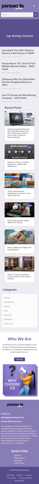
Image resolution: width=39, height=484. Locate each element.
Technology (8, 319)
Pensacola (7, 315)
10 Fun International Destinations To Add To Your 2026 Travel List (19, 193)
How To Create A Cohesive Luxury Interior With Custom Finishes (19, 276)
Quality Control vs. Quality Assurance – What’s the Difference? (18, 164)
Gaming (6, 306)
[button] (34, 5)
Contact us (28, 475)
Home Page (10, 475)
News (6, 311)
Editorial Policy (19, 481)
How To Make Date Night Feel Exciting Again (19, 248)
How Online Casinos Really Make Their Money (18, 221)
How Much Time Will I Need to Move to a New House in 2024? (18, 52)
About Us (20, 475)
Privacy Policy (11, 478)
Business (7, 298)
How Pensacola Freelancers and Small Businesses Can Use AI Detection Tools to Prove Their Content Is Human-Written (18, 133)
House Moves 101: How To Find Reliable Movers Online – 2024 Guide (18, 66)
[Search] (35, 14)
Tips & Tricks (8, 324)
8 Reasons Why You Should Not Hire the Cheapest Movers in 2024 (18, 82)
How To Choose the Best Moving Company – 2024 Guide (19, 96)
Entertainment (9, 302)
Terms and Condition (25, 478)
